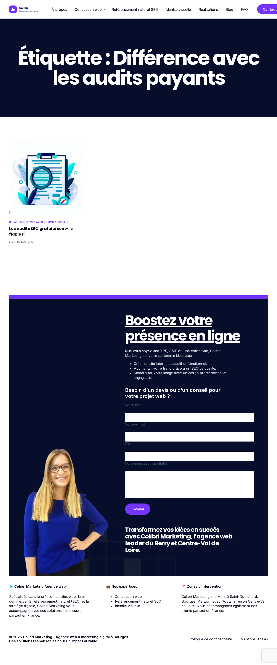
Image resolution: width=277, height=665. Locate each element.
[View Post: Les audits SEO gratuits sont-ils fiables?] (46, 176)
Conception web (128, 596)
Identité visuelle (127, 606)
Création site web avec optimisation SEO (39, 222)
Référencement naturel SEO (138, 601)
